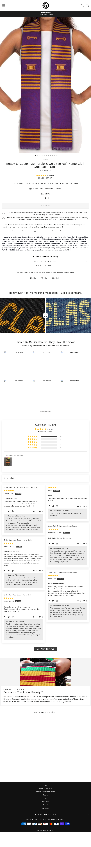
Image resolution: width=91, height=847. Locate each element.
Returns (45, 795)
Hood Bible (45, 801)
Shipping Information (45, 261)
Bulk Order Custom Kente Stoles (65, 526)
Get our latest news (45, 814)
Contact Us (45, 808)
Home (45, 159)
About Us (45, 805)
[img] (9, 490)
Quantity (45, 194)
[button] (41, 176)
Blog (45, 798)
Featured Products (45, 788)
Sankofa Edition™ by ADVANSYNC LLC (45, 820)
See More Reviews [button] (45, 649)
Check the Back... (45, 266)
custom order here (56, 231)
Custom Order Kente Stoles (45, 792)
